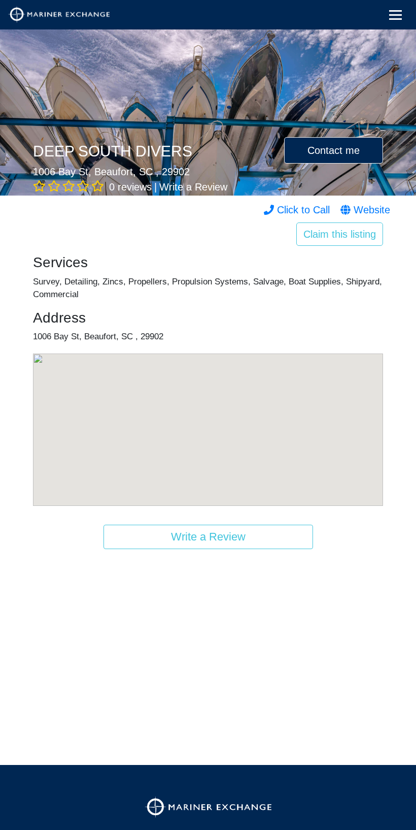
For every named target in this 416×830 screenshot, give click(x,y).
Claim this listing (339, 234)
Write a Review (193, 187)
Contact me (333, 150)
